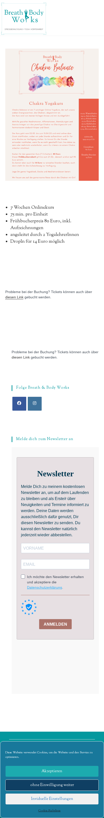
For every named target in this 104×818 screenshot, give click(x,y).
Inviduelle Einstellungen (52, 799)
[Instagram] (35, 404)
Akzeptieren (52, 771)
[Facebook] (19, 404)
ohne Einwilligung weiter (52, 785)
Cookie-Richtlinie (49, 810)
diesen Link (14, 297)
